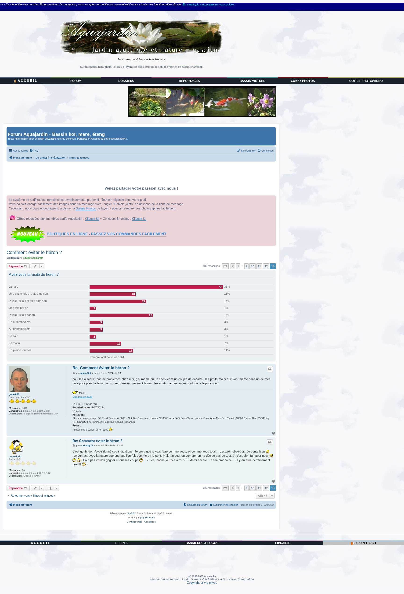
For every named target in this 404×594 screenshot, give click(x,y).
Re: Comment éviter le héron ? (101, 368)
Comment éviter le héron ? (34, 252)
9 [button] (246, 266)
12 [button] (266, 266)
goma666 (14, 394)
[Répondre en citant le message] (270, 369)
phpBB (130, 513)
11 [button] (259, 266)
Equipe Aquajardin (33, 257)
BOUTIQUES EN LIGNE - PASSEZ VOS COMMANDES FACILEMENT (106, 234)
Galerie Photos (86, 208)
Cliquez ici (92, 218)
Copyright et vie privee (202, 582)
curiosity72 (15, 456)
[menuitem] (34, 150)
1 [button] (238, 266)
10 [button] (252, 266)
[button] (225, 266)
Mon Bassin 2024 (82, 396)
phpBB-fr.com (147, 517)
